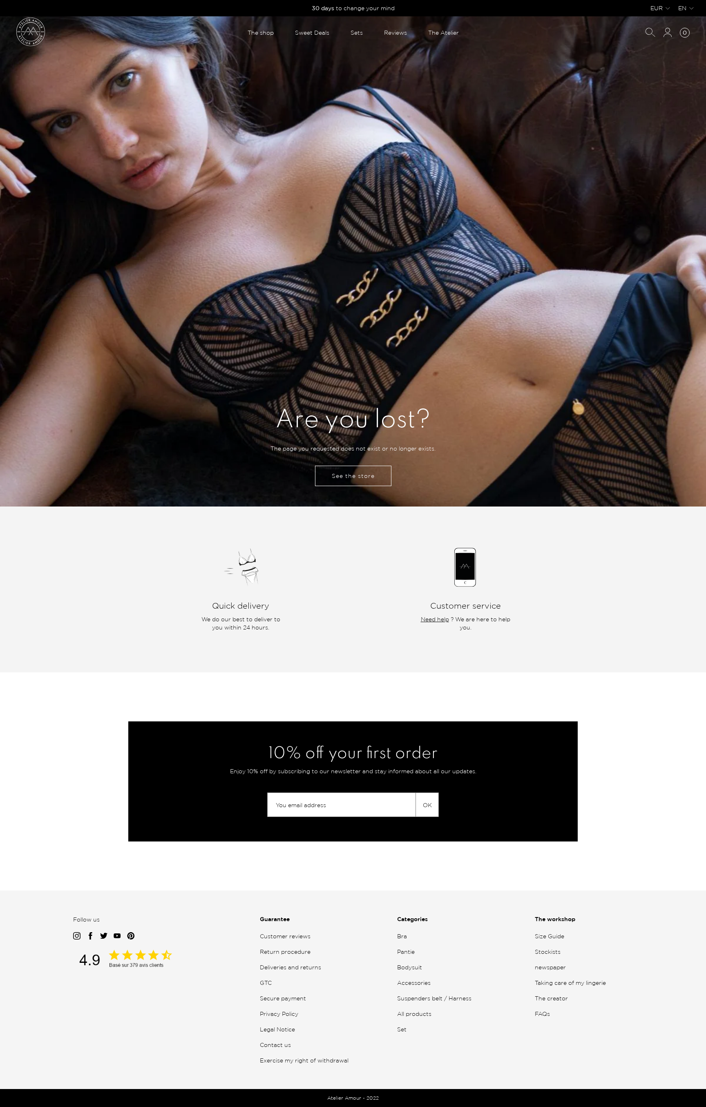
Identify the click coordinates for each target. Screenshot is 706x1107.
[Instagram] (76, 936)
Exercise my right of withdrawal (304, 1060)
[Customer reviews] (134, 965)
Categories (412, 919)
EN (682, 8)
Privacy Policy (279, 1014)
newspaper (550, 967)
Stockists (548, 952)
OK (427, 805)
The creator (551, 998)
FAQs (542, 1014)
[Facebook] (90, 936)
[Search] (650, 33)
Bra (402, 936)
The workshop (555, 919)
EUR (656, 8)
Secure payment (283, 998)
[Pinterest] (131, 936)
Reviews (395, 32)
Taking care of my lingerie (570, 983)
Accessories (414, 983)
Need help (435, 619)
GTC (266, 983)
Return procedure (285, 952)
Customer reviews (285, 936)
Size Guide (549, 936)
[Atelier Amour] (30, 31)
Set (402, 1029)
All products (414, 1014)
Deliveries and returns (290, 967)
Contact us (275, 1045)
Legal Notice (277, 1029)
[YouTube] (117, 936)
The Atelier (443, 32)
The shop (261, 32)
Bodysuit (409, 967)
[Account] (668, 33)
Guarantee (275, 919)
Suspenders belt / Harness (434, 998)
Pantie (406, 952)
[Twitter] (103, 936)
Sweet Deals (312, 32)
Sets (357, 32)
